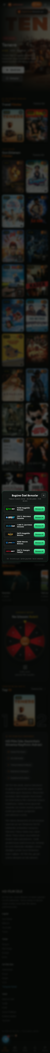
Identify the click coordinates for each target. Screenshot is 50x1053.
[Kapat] (43, 495)
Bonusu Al (39, 509)
